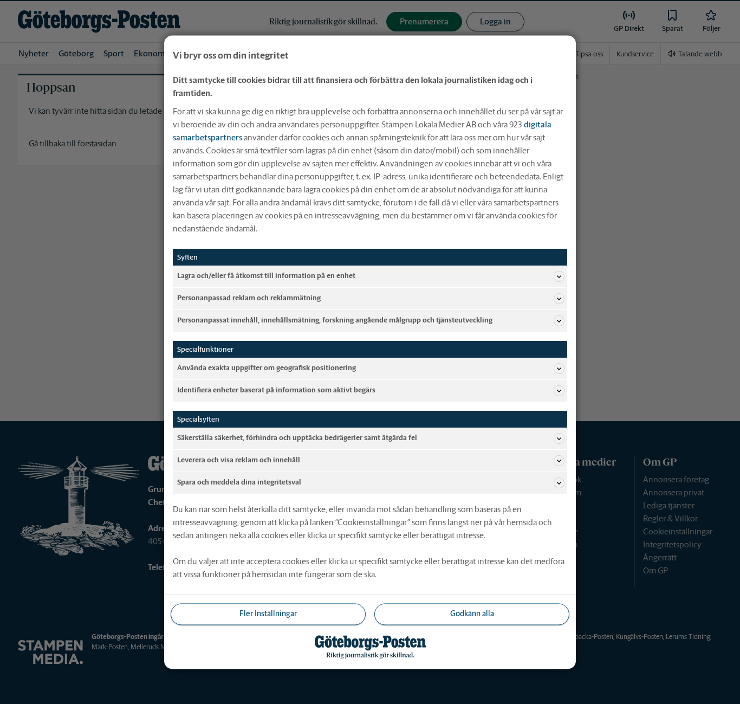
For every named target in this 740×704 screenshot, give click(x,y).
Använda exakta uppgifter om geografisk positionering (266, 368)
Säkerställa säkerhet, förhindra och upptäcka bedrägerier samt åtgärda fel (297, 438)
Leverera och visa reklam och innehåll (238, 460)
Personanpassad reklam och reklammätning (249, 298)
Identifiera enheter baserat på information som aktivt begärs (276, 390)
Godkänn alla (472, 613)
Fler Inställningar (268, 613)
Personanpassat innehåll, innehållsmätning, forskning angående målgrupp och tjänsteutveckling (334, 320)
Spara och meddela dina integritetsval (239, 482)
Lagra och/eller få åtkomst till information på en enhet (266, 276)
